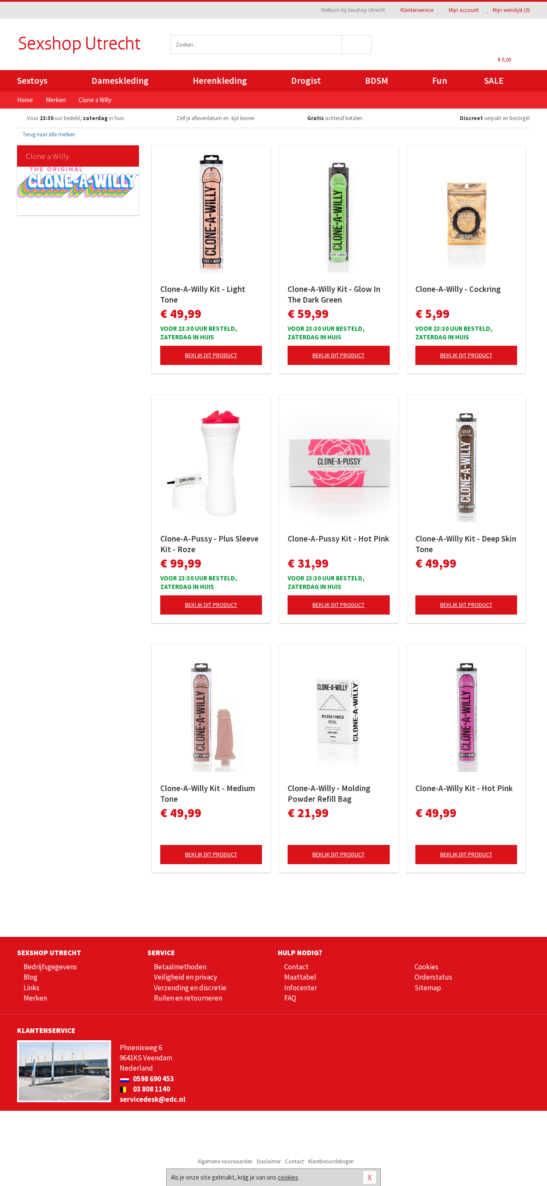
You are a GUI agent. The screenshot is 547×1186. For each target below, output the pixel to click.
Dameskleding (120, 80)
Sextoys (32, 80)
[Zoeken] (357, 44)
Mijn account (464, 10)
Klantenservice (416, 10)
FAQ (290, 998)
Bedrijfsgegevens (50, 966)
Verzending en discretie (190, 987)
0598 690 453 (153, 1078)
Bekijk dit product (211, 355)
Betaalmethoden (180, 966)
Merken (35, 998)
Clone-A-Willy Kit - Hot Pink (464, 788)
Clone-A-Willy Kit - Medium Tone (207, 793)
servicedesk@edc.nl (152, 1099)
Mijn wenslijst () (510, 10)
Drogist (306, 80)
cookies (288, 1177)
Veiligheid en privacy (185, 977)
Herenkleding (220, 80)
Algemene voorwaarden (225, 1161)
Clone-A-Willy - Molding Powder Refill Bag (329, 793)
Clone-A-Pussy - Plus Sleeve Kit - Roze (209, 543)
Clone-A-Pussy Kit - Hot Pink (338, 538)
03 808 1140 (151, 1089)
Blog (31, 977)
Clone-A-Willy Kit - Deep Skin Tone (465, 543)
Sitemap (428, 987)
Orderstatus (433, 977)
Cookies (426, 966)
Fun (439, 80)
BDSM (376, 80)
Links (31, 987)
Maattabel (300, 977)
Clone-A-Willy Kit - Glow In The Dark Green (334, 294)
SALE (494, 80)
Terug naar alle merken (48, 134)
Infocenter (300, 987)
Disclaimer (269, 1161)
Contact (296, 966)
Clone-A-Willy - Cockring (458, 289)
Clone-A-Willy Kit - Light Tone (202, 294)
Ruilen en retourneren (188, 998)
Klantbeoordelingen (331, 1161)
